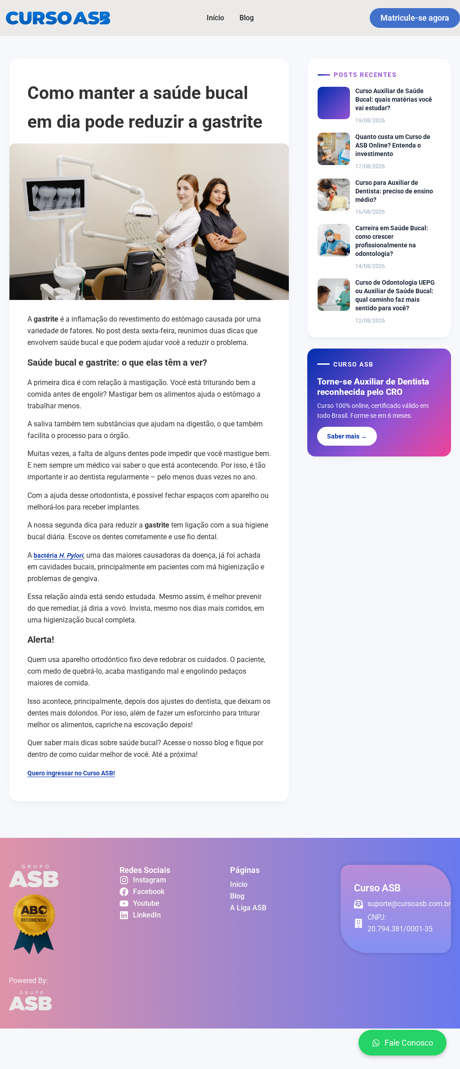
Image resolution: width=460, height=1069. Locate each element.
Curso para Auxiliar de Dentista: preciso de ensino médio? (394, 191)
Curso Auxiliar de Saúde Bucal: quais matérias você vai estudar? (393, 99)
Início (215, 17)
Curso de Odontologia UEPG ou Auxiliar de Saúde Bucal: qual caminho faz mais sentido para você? (395, 295)
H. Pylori (71, 555)
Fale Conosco (409, 1042)
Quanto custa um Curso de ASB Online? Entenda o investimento (392, 145)
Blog (246, 17)
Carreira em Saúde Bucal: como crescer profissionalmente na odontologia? (391, 240)
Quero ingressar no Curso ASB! (71, 773)
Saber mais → (347, 436)
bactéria (46, 555)
